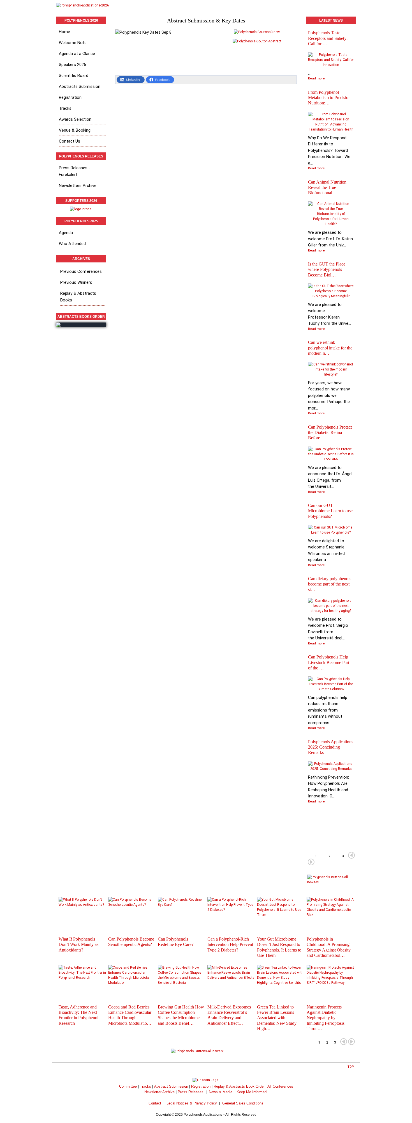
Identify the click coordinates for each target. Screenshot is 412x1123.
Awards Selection (75, 119)
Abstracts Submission (79, 86)
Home (64, 31)
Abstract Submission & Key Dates (206, 20)
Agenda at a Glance (77, 53)
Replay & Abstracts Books (78, 297)
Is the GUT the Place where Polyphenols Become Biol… (326, 269)
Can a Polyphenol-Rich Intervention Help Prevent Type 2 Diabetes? (230, 944)
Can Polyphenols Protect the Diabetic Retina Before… (330, 432)
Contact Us (69, 141)
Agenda (66, 232)
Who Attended (72, 243)
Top (351, 1067)
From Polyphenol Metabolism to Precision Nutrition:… (329, 97)
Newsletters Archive (77, 185)
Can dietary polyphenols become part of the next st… (329, 584)
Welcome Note (73, 42)
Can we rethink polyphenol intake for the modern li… (330, 347)
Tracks (65, 108)
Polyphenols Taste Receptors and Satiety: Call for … (328, 38)
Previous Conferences (81, 271)
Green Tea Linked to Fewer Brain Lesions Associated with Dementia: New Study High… (277, 1018)
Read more (316, 78)
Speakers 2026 (72, 64)
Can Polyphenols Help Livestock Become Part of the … (328, 662)
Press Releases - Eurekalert (74, 171)
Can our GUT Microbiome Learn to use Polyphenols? (330, 510)
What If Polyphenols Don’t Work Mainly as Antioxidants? (78, 944)
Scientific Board (73, 75)
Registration (70, 97)
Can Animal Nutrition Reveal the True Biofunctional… (327, 187)
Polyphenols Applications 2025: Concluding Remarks (330, 747)
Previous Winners (76, 282)
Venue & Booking (75, 130)
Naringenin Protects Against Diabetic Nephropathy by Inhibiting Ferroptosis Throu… (325, 1018)
